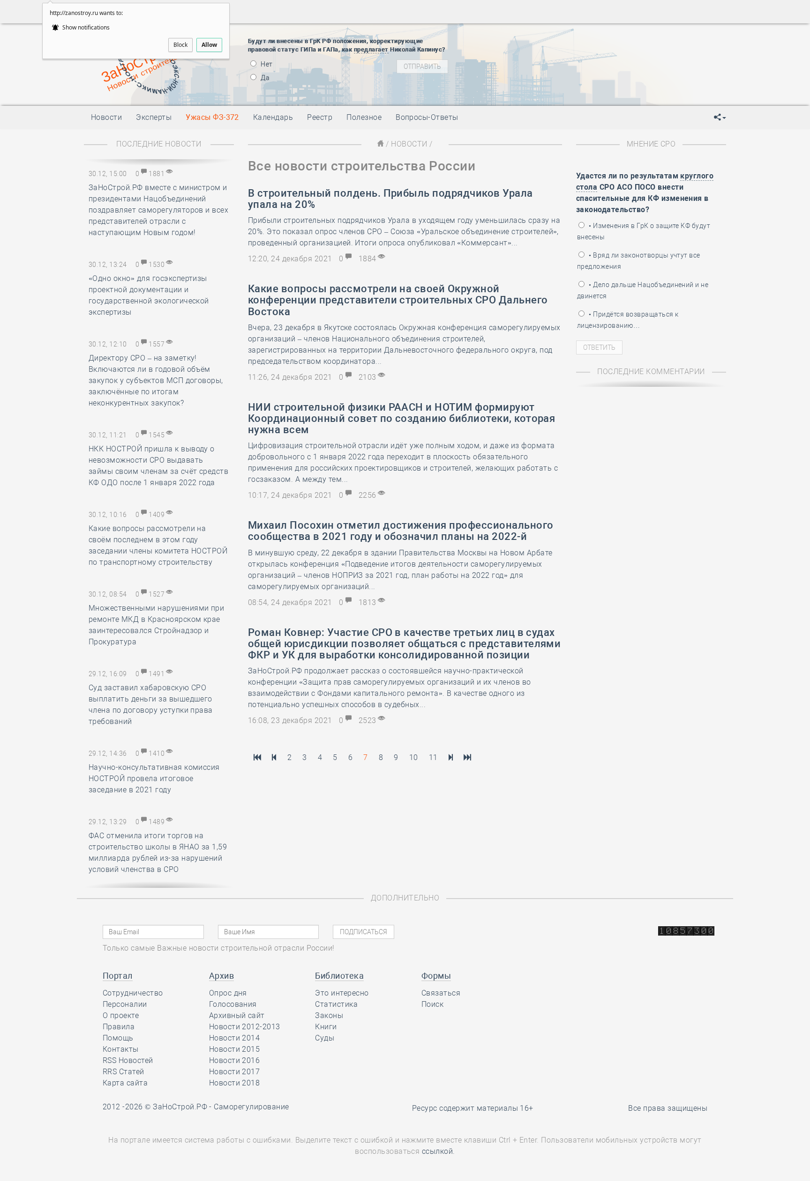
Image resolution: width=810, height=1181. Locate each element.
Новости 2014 (234, 1037)
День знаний (544, 86)
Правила (119, 1026)
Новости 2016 (234, 1060)
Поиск (432, 1004)
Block (180, 45)
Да (264, 77)
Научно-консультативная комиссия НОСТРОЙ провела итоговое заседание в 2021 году (154, 778)
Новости (409, 144)
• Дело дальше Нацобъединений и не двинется (642, 290)
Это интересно (341, 993)
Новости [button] (106, 117)
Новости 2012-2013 (244, 1026)
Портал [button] (118, 976)
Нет (266, 64)
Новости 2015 (234, 1049)
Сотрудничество (133, 993)
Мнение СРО (651, 144)
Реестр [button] (319, 117)
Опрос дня (228, 993)
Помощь (118, 1037)
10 (413, 757)
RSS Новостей (128, 1060)
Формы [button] (436, 976)
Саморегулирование (251, 1106)
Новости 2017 (234, 1071)
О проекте (121, 1015)
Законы (329, 1015)
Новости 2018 (234, 1082)
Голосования (233, 1004)
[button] (720, 117)
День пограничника (538, 46)
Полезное (364, 117)
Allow (209, 45)
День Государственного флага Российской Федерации (606, 70)
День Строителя (544, 58)
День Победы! (529, 34)
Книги (326, 1026)
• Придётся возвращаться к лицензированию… (627, 319)
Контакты (121, 1049)
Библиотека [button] (339, 976)
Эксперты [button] (154, 117)
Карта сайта (125, 1082)
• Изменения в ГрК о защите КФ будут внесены (643, 231)
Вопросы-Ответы (427, 117)
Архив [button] (221, 976)
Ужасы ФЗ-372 (212, 117)
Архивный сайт (237, 1015)
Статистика (336, 1004)
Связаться (440, 993)
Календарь (273, 117)
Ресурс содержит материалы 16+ (472, 1108)
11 (433, 757)
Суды (324, 1037)
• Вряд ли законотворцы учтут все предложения (638, 260)
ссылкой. (438, 1151)
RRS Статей (123, 1071)
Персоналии (125, 1004)
